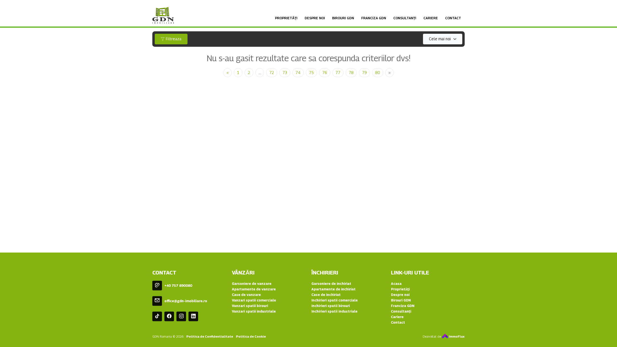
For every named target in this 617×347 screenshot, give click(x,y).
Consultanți (404, 18)
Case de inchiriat (326, 295)
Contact (453, 18)
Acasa (396, 283)
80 (377, 72)
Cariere (430, 18)
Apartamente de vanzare (254, 289)
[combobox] (442, 39)
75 (311, 72)
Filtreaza (173, 39)
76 (324, 72)
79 (364, 72)
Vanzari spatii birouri (250, 306)
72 (271, 72)
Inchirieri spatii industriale (334, 311)
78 (351, 72)
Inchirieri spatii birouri (330, 306)
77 (337, 72)
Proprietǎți (286, 18)
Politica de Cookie (251, 336)
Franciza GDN (373, 18)
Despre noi (315, 18)
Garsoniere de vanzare (251, 283)
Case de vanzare (246, 295)
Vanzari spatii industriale (254, 311)
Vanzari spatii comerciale (254, 300)
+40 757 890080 (178, 285)
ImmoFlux (456, 336)
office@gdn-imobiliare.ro (185, 301)
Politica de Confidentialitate (209, 336)
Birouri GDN (343, 18)
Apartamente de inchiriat (333, 289)
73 (284, 72)
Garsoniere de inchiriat (331, 283)
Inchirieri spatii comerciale (334, 300)
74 (298, 72)
